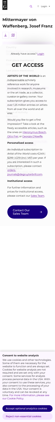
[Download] (5, 35)
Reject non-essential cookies (23, 416)
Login (40, 53)
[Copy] (13, 35)
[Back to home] (4, 5)
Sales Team (37, 195)
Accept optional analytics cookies (26, 408)
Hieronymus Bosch (34, 132)
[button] (44, 6)
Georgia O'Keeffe (32, 136)
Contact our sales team (21, 212)
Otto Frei (12, 136)
